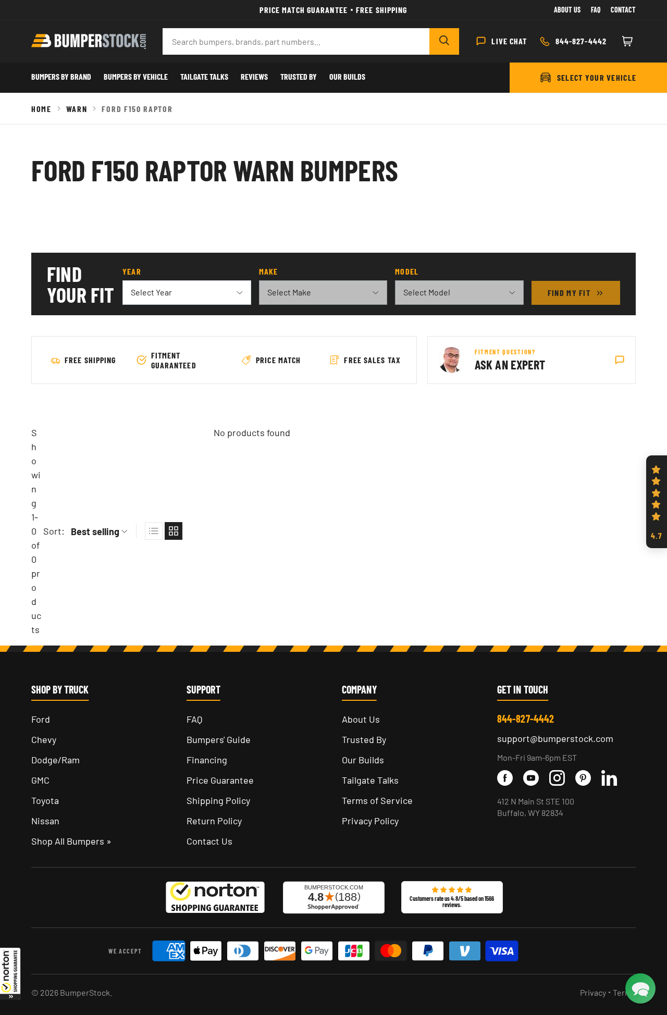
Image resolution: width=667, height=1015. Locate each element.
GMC (40, 780)
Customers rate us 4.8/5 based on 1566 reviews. (452, 901)
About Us (567, 9)
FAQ (194, 719)
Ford (40, 719)
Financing (207, 759)
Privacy (593, 992)
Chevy (43, 739)
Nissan (45, 820)
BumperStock (85, 992)
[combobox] (296, 41)
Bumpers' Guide (219, 739)
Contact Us (209, 841)
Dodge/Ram (55, 759)
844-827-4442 (525, 718)
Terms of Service (377, 800)
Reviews (254, 76)
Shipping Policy (218, 800)
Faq (595, 9)
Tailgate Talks (204, 76)
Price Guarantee (220, 780)
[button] (10, 973)
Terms (624, 992)
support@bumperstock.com (555, 738)
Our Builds (347, 76)
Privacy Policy (370, 820)
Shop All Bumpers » (71, 841)
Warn (77, 109)
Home (41, 109)
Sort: (54, 531)
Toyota (45, 800)
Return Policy (214, 820)
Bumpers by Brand (61, 76)
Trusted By (298, 76)
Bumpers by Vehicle (136, 76)
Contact (623, 9)
